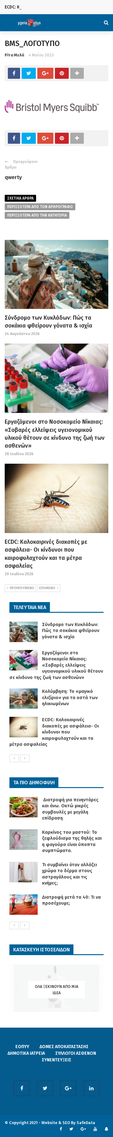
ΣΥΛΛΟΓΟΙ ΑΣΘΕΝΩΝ (75, 1053)
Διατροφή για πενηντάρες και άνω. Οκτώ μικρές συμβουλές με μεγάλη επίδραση (70, 809)
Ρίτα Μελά (14, 55)
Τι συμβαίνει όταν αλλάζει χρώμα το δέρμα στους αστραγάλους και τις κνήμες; (69, 874)
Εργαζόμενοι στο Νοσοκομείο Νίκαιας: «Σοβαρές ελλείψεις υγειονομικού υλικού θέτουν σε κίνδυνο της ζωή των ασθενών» (56, 665)
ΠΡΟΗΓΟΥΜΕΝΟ (22, 588)
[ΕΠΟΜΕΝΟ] (25, 758)
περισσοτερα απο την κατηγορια (37, 215)
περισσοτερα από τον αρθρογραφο (40, 207)
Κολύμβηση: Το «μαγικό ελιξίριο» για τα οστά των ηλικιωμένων (70, 697)
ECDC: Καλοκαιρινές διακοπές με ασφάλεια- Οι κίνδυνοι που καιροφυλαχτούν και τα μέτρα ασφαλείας (54, 732)
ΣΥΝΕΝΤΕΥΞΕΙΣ (56, 1060)
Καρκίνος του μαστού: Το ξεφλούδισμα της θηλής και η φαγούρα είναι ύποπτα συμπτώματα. (72, 841)
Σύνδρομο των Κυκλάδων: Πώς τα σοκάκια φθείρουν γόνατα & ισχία (70, 631)
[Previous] (14, 758)
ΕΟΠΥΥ (22, 1046)
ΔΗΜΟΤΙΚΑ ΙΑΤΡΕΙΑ (26, 1053)
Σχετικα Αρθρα (20, 198)
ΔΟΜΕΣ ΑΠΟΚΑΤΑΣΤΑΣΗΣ (64, 1046)
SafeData (86, 1122)
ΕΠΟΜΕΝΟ (47, 588)
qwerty (13, 177)
